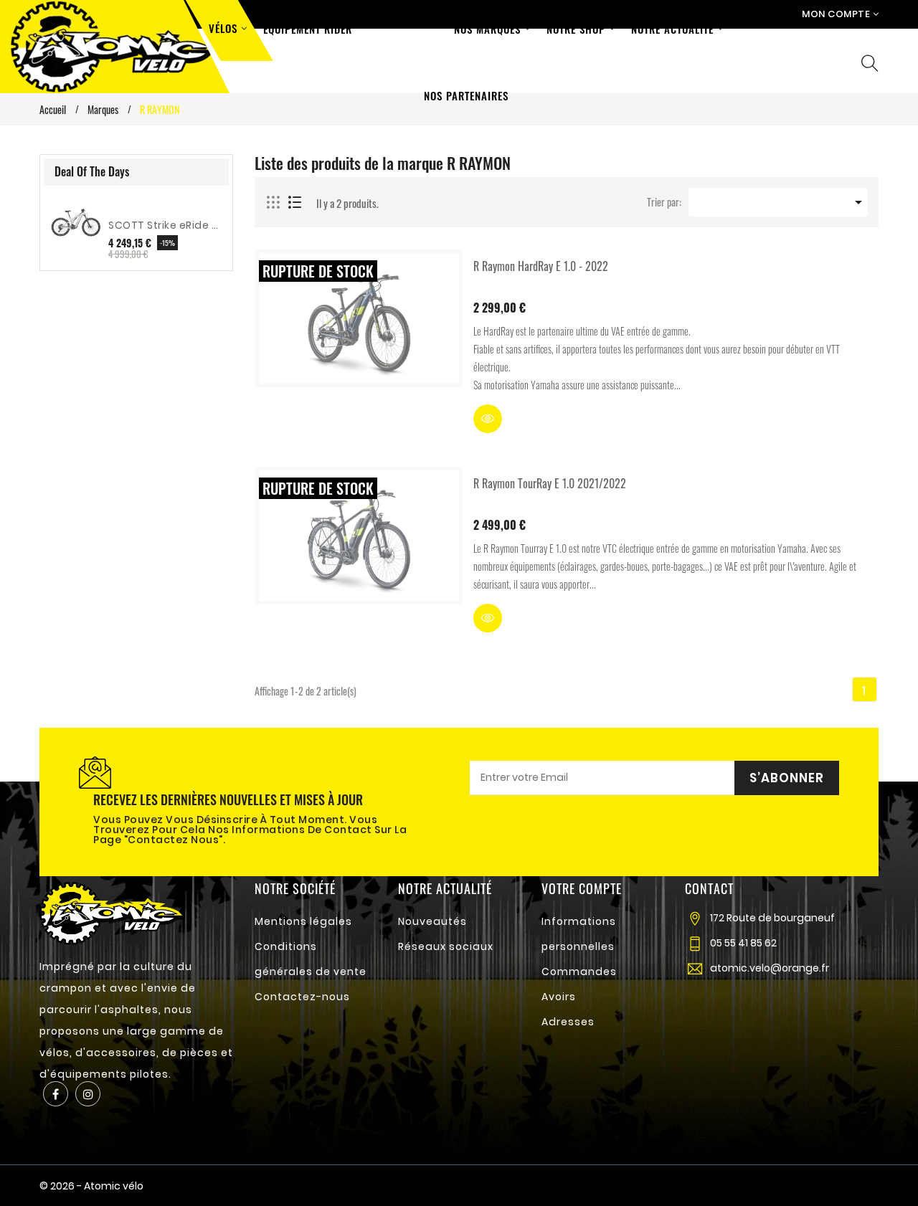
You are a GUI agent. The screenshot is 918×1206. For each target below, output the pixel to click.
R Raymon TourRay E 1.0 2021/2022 (549, 483)
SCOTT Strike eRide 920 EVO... (165, 225)
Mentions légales (303, 921)
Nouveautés (432, 921)
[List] (294, 203)
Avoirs (558, 996)
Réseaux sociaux (445, 946)
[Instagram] (87, 1093)
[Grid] (274, 203)
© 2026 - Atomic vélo (91, 1186)
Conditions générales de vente (310, 959)
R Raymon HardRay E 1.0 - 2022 (540, 266)
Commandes (579, 971)
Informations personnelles (578, 934)
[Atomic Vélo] (111, 911)
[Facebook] (55, 1093)
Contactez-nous (302, 996)
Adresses (568, 1022)
